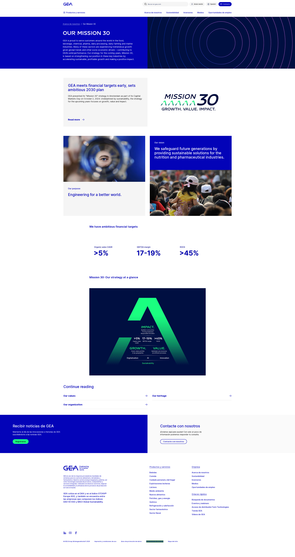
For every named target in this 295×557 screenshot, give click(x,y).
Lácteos (153, 487)
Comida (152, 476)
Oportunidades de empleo (203, 487)
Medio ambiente (156, 491)
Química (153, 502)
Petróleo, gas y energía (159, 498)
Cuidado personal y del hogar (162, 480)
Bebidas (153, 472)
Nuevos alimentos (157, 494)
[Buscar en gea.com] (145, 4)
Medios (195, 483)
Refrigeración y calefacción (161, 506)
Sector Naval (155, 513)
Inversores (196, 480)
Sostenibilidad (198, 476)
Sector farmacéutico (158, 509)
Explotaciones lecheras (159, 483)
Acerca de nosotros (71, 24)
